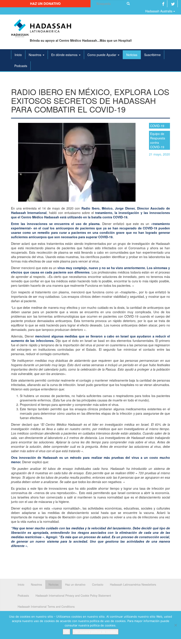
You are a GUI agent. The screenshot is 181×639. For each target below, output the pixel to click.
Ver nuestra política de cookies (95, 631)
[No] (175, 625)
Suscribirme (152, 54)
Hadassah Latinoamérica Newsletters (133, 585)
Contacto (97, 585)
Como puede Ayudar (102, 54)
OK (66, 631)
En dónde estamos (64, 54)
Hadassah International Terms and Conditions (46, 607)
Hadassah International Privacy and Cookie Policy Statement (73, 596)
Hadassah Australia (159, 11)
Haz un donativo (45, 3)
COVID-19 (157, 126)
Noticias (131, 54)
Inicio (18, 54)
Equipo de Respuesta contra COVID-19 (157, 140)
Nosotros (35, 54)
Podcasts (20, 66)
